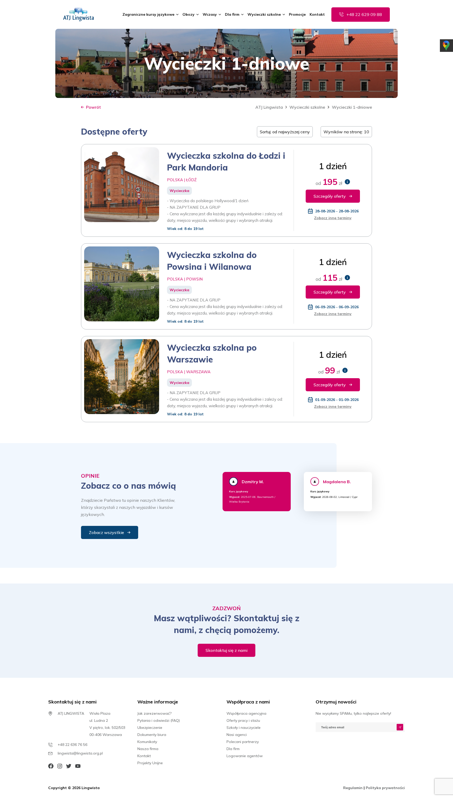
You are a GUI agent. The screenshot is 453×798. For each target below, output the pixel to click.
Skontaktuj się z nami (226, 650)
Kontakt (317, 14)
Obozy (188, 14)
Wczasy (210, 14)
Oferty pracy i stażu (243, 720)
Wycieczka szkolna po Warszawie (212, 353)
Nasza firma (147, 748)
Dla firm (232, 14)
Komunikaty (147, 741)
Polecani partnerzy (242, 741)
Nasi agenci (236, 734)
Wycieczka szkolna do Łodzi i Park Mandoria (226, 161)
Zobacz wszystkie (106, 532)
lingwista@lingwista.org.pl (80, 753)
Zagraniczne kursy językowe (148, 14)
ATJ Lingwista (269, 107)
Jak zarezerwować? (154, 713)
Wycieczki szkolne (264, 14)
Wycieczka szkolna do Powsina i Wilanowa (212, 261)
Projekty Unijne (150, 763)
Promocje (297, 14)
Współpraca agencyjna (246, 713)
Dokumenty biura (151, 734)
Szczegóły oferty (330, 196)
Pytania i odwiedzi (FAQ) (158, 720)
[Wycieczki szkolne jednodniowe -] (78, 14)
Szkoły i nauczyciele (243, 727)
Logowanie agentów (244, 755)
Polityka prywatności (385, 787)
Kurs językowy (238, 491)
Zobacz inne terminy (333, 218)
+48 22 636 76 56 (72, 744)
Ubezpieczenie (149, 727)
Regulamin (353, 787)
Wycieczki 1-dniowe (352, 107)
